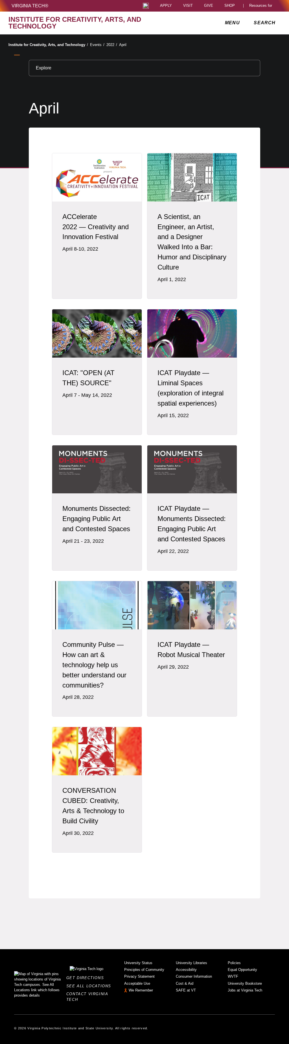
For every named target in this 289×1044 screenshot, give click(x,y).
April (122, 45)
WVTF (233, 976)
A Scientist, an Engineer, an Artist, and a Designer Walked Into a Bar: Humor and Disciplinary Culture (191, 242)
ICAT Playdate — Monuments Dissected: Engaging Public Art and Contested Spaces (191, 524)
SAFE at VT (186, 990)
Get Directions (86, 978)
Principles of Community (144, 970)
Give (208, 6)
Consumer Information (194, 976)
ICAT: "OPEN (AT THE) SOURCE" (88, 378)
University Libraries (191, 963)
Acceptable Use (137, 983)
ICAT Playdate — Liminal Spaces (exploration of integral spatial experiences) (190, 388)
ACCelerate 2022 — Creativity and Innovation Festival (95, 227)
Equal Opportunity (242, 970)
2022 (111, 45)
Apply (166, 6)
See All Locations (90, 986)
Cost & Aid (184, 983)
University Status (138, 963)
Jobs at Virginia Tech (245, 990)
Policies (234, 963)
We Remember (141, 990)
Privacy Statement (139, 976)
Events (97, 45)
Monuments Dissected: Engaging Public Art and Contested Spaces (96, 519)
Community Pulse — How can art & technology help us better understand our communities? (94, 665)
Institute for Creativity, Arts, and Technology (48, 45)
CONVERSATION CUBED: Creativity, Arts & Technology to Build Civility (93, 806)
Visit (188, 6)
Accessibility (186, 970)
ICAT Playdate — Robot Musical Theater (191, 649)
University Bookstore (245, 983)
